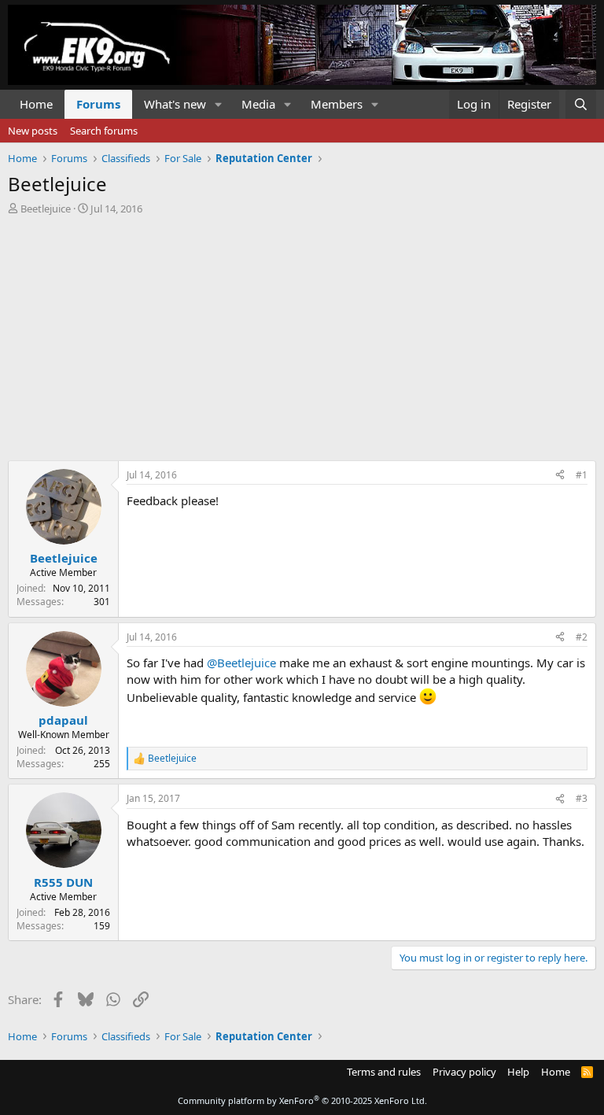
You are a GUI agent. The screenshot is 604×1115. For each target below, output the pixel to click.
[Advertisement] (302, 333)
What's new (175, 104)
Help (518, 1072)
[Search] (580, 104)
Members (337, 104)
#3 (581, 798)
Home (36, 104)
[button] (219, 104)
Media (258, 104)
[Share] (560, 476)
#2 (581, 637)
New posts (32, 131)
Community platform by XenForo (302, 1100)
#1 (581, 475)
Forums (98, 104)
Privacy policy (464, 1072)
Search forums (104, 131)
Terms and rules (384, 1072)
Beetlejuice (45, 208)
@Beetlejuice (241, 662)
